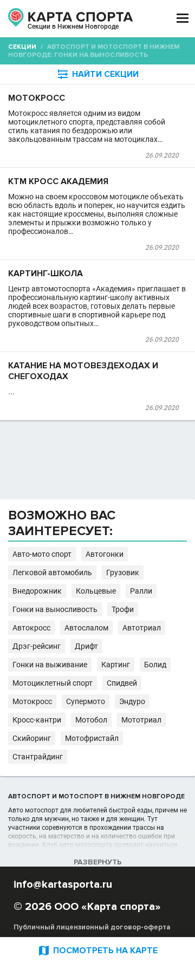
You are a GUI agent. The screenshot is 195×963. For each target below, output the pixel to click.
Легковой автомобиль (52, 572)
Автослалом (86, 627)
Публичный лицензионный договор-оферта (92, 927)
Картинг (115, 664)
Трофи (123, 609)
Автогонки (104, 554)
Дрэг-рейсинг (36, 646)
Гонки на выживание (49, 664)
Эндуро (132, 701)
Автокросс (31, 627)
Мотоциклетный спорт (52, 683)
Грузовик (122, 572)
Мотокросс (32, 701)
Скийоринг (31, 738)
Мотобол (91, 719)
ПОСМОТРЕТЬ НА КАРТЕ (97, 950)
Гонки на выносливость (55, 609)
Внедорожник (37, 591)
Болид (155, 664)
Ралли (141, 591)
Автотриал (141, 627)
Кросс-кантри (36, 719)
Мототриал (141, 719)
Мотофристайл (92, 738)
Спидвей (122, 683)
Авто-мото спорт (42, 554)
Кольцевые (96, 591)
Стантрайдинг (37, 756)
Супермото (85, 701)
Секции (22, 47)
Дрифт (86, 646)
